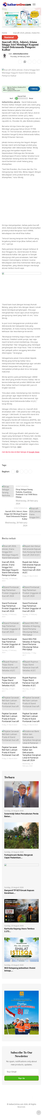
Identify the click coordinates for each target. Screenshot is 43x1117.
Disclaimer (31, 1107)
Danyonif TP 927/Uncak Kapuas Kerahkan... (19, 891)
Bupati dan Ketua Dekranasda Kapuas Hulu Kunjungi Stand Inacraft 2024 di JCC (31, 567)
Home (4, 33)
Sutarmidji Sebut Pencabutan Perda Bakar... (21, 815)
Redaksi (7, 1111)
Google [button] (31, 452)
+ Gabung (34, 89)
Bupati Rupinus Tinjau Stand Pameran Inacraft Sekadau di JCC (10, 681)
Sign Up (21, 1078)
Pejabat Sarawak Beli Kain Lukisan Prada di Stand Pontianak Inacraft (10, 717)
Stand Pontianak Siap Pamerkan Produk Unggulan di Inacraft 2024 (11, 607)
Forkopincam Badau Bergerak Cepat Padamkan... (18, 856)
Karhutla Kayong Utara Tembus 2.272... (19, 930)
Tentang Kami (9, 1107)
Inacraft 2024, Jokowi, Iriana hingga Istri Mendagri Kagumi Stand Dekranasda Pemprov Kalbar (10, 569)
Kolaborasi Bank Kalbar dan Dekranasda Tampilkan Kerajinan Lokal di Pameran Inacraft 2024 (31, 754)
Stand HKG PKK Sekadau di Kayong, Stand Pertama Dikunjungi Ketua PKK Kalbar (31, 644)
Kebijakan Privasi (19, 1111)
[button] (34, 4)
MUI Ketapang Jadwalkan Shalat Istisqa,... (19, 969)
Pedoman (21, 1107)
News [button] (36, 452)
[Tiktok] (30, 1097)
